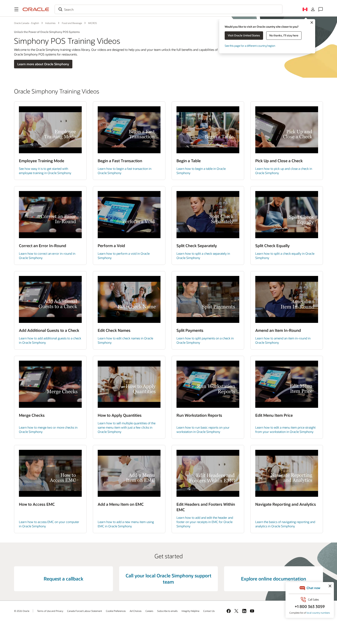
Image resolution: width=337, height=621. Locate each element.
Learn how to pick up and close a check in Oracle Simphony (283, 170)
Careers (149, 610)
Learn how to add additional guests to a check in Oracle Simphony (50, 340)
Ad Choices (136, 610)
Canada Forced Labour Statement (84, 610)
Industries (50, 23)
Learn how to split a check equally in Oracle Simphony (284, 255)
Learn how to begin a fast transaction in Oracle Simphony (124, 170)
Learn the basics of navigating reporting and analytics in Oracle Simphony (285, 524)
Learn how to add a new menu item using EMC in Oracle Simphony (126, 524)
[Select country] (305, 9)
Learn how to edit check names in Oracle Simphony (125, 340)
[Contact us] (320, 9)
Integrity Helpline (190, 610)
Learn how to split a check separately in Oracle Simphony (203, 255)
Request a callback (63, 579)
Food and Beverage (72, 23)
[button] (16, 9)
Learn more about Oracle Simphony (43, 64)
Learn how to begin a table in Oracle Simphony (201, 170)
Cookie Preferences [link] (116, 610)
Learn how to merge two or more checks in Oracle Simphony (48, 429)
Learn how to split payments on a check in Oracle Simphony (205, 340)
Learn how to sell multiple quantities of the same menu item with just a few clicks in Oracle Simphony (126, 427)
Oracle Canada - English (26, 23)
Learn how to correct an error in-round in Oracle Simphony (47, 255)
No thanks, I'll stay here (283, 35)
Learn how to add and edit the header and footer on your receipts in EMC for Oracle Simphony (204, 521)
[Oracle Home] (36, 9)
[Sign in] (312, 9)
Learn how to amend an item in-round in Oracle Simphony (282, 340)
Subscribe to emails (167, 610)
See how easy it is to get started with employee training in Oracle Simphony (45, 170)
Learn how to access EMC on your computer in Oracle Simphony (49, 524)
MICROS (92, 23)
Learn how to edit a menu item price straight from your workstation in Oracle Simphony (285, 429)
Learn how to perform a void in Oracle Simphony (124, 255)
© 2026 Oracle (21, 610)
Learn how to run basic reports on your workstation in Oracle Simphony (203, 429)
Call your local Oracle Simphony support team (168, 579)
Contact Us (209, 610)
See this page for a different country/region (250, 46)
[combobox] (168, 9)
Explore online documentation (273, 579)
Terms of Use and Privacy (50, 610)
